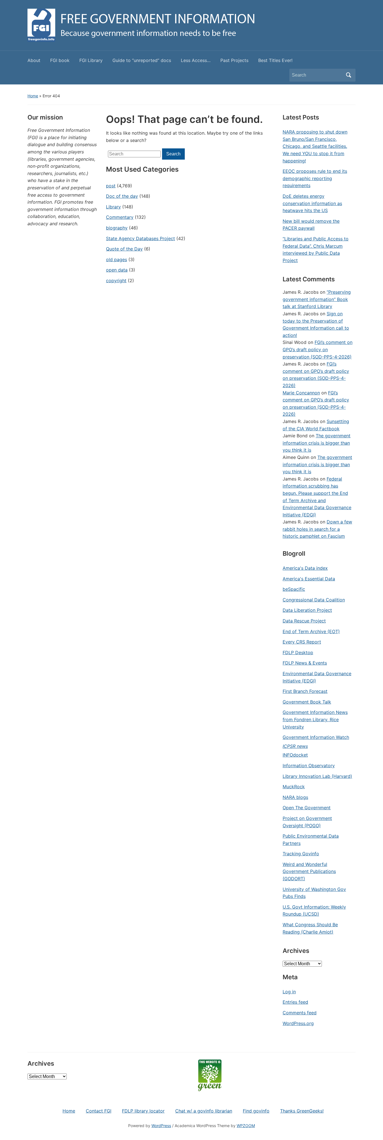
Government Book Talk (307, 702)
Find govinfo (256, 1111)
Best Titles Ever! (275, 60)
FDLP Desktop (298, 652)
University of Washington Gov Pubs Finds (314, 892)
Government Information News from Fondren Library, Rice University (315, 719)
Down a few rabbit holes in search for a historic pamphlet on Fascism (317, 529)
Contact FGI (98, 1111)
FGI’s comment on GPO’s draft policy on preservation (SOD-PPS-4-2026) (317, 349)
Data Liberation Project (307, 610)
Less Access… (196, 60)
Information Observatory (309, 765)
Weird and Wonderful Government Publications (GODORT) (309, 871)
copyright (116, 280)
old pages (116, 259)
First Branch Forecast (305, 691)
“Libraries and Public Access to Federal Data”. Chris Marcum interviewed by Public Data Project (316, 249)
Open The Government (307, 807)
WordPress (161, 1125)
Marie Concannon (301, 393)
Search (348, 75)
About (33, 60)
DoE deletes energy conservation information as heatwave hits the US (312, 203)
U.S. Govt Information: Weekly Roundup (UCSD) (314, 910)
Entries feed (295, 1002)
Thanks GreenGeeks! (302, 1111)
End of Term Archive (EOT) (311, 631)
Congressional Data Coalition (314, 600)
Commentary (119, 217)
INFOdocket (295, 755)
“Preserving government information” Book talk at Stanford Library (317, 299)
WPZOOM (246, 1125)
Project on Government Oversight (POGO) (307, 821)
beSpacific (294, 589)
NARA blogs (295, 797)
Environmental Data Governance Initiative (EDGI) (317, 677)
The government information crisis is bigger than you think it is (316, 443)
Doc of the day (122, 196)
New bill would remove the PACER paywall (311, 224)
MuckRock (294, 786)
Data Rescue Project (304, 621)
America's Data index (305, 568)
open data (117, 270)
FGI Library (91, 60)
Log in (289, 991)
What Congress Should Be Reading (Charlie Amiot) (310, 928)
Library (113, 207)
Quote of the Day (124, 249)
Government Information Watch (316, 737)
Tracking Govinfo (301, 853)
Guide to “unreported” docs (141, 60)
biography (117, 228)
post (111, 186)
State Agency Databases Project (140, 238)
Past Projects (234, 60)
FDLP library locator (143, 1111)
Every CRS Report (302, 642)
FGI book (60, 60)
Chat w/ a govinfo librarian (203, 1111)
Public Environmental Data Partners (311, 839)
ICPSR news (295, 746)
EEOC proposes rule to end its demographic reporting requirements (315, 178)
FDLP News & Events (305, 663)
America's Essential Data (309, 579)
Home (32, 95)
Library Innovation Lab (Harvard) (317, 776)
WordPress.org (298, 1023)
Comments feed (300, 1012)
